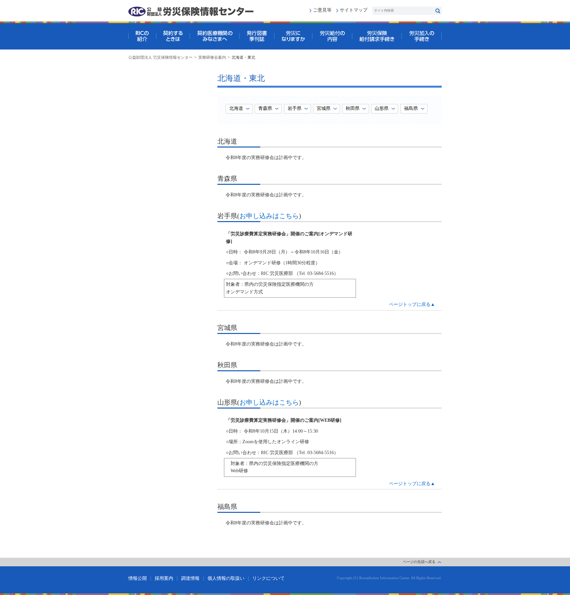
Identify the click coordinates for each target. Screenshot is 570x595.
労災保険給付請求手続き (376, 36)
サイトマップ (353, 10)
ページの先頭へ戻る (419, 562)
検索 (437, 11)
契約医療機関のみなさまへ (214, 36)
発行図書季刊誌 (256, 36)
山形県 (382, 108)
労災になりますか (293, 36)
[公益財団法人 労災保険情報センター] (191, 12)
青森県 (265, 108)
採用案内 (164, 578)
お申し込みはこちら (269, 215)
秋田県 (353, 108)
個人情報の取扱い (225, 578)
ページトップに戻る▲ (412, 304)
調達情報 (190, 578)
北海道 (236, 108)
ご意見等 (322, 10)
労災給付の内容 (332, 36)
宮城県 (324, 108)
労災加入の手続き (421, 36)
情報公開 (137, 578)
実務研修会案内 (212, 57)
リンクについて (268, 578)
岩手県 (294, 108)
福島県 (411, 108)
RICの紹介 (142, 36)
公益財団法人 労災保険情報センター (160, 57)
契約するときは (173, 36)
